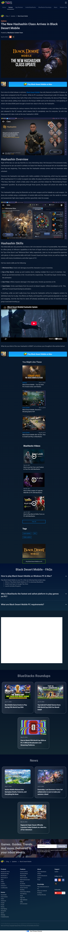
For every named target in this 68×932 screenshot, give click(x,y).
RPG (35, 533)
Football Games (5, 916)
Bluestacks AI (4, 877)
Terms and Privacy (5, 925)
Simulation (3, 910)
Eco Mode (22, 883)
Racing (2, 906)
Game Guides (26, 407)
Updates (13, 16)
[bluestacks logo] (6, 2)
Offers (2, 881)
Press (38, 879)
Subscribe (61, 846)
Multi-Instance (23, 877)
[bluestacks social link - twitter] (56, 883)
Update (56, 871)
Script (21, 895)
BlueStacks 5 (4, 875)
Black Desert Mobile (23, 16)
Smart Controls (24, 887)
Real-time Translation (25, 885)
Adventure (3, 900)
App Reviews (19, 7)
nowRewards (4, 887)
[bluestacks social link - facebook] (63, 880)
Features (22, 869)
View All (34, 521)
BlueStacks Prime (5, 871)
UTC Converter (23, 903)
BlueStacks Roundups (44, 7)
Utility (21, 901)
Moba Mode (23, 875)
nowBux (3, 883)
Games (10, 7)
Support (57, 869)
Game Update (26, 533)
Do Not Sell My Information (33, 925)
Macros (22, 881)
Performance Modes (25, 891)
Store (2, 879)
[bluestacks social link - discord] (56, 880)
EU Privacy (23, 925)
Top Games (3, 894)
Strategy (3, 914)
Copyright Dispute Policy (15, 925)
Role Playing (4, 908)
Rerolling (22, 889)
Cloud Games (4, 896)
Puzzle (2, 904)
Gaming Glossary (41, 894)
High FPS (22, 897)
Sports (2, 912)
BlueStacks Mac (5, 873)
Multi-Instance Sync (25, 879)
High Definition (23, 899)
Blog (7, 16)
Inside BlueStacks (30, 7)
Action (2, 898)
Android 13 (3, 885)
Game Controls (24, 871)
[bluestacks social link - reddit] (59, 880)
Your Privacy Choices (36, 931)
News (55, 7)
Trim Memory (23, 893)
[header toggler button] (66, 2)
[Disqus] (31, 640)
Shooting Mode (24, 873)
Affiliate (39, 873)
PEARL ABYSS (27, 537)
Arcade (2, 902)
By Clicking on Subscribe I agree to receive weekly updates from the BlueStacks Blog (52, 850)
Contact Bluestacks (42, 875)
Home (4, 7)
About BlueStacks (41, 871)
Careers (39, 877)
